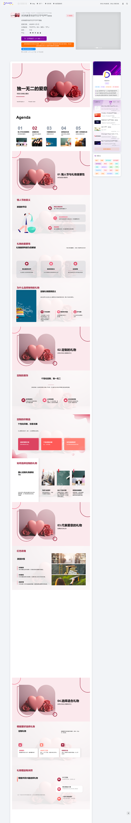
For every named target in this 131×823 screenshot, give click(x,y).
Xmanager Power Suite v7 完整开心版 (114, 134)
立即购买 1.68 (35, 38)
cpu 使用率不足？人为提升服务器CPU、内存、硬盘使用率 (113, 91)
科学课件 (109, 173)
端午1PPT (106, 127)
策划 (117, 170)
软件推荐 (115, 160)
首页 (24, 13)
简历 (111, 170)
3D (38, 27)
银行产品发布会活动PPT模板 (111, 141)
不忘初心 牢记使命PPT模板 (111, 113)
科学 (117, 173)
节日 (105, 170)
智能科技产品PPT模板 (109, 120)
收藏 (71, 16)
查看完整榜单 (107, 149)
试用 (111, 164)
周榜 (114, 102)
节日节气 (33, 13)
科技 (103, 173)
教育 (42, 27)
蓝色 (111, 167)
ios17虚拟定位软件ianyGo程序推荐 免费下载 (109, 93)
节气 (47, 27)
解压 (117, 164)
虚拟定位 (104, 167)
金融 (102, 160)
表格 (97, 167)
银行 (97, 160)
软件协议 (98, 164)
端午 (97, 173)
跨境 (105, 164)
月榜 (118, 102)
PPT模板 (28, 13)
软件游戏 (108, 160)
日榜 (110, 102)
